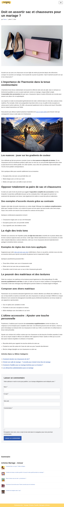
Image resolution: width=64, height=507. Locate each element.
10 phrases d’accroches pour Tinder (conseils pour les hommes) (20, 484)
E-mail (6, 394)
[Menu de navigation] (61, 2)
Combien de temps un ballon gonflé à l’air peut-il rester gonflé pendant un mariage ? (25, 472)
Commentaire (8, 408)
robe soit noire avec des (21, 252)
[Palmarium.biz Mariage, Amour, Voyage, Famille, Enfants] (6, 2)
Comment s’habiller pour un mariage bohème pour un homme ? (23, 365)
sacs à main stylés (41, 112)
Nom (5, 387)
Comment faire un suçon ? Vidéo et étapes (15, 466)
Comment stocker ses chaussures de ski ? (16, 359)
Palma (5, 19)
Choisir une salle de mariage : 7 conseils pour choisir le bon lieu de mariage (26, 362)
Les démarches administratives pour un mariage (18, 368)
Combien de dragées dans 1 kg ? (13, 490)
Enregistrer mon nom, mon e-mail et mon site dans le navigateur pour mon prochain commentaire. (28, 433)
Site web (6, 401)
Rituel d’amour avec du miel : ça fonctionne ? (16, 478)
